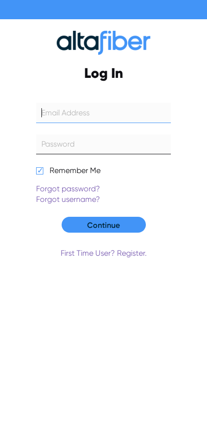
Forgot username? (68, 199)
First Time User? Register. (104, 253)
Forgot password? (68, 188)
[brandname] (103, 45)
